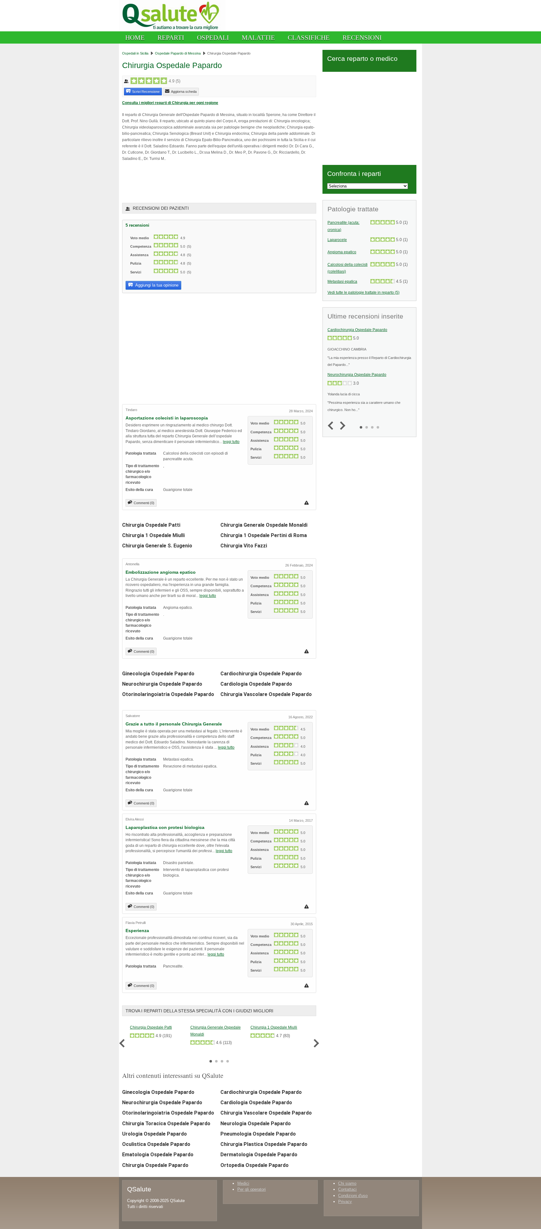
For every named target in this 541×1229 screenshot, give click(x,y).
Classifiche (309, 37)
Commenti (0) (144, 503)
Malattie (258, 37)
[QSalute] (172, 30)
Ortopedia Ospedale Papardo (254, 1165)
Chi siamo (347, 1183)
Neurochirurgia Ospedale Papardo (162, 684)
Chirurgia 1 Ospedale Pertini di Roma (263, 535)
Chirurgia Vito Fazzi (243, 546)
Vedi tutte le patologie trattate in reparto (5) (363, 292)
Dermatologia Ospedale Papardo (258, 1155)
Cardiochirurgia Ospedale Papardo (261, 674)
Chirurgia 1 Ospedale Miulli (153, 535)
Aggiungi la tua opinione (156, 285)
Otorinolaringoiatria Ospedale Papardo (168, 694)
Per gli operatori (251, 1189)
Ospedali (213, 37)
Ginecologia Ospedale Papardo (158, 674)
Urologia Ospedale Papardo (154, 1134)
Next (315, 1043)
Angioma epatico (341, 252)
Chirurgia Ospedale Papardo (155, 1165)
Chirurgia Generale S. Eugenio (157, 546)
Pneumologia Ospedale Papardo (258, 1134)
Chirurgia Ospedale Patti (151, 525)
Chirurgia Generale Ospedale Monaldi (263, 525)
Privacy (345, 1201)
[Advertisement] (195, 181)
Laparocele (337, 240)
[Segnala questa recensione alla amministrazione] (307, 502)
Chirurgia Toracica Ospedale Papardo (166, 1123)
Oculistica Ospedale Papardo (156, 1144)
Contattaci (347, 1189)
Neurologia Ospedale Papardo (255, 1123)
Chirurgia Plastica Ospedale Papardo (263, 1144)
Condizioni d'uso (353, 1195)
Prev (123, 1043)
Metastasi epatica (342, 281)
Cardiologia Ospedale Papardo (256, 684)
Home (135, 37)
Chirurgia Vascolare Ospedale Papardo (266, 694)
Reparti (170, 37)
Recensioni (362, 37)
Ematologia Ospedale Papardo (157, 1155)
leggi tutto (231, 442)
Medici (243, 1183)
